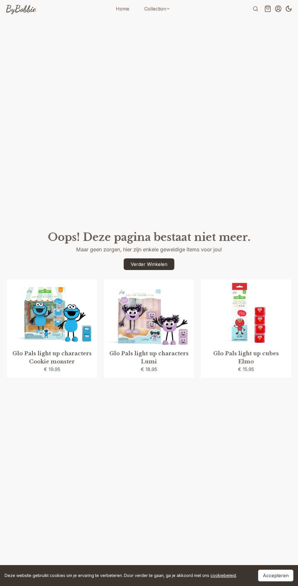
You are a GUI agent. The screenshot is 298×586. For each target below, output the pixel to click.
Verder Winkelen (149, 264)
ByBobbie (21, 8)
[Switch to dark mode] (288, 8)
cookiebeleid (223, 575)
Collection (155, 9)
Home (122, 9)
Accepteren (276, 575)
